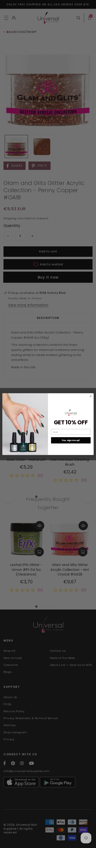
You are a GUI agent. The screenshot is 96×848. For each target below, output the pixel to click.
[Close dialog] (91, 396)
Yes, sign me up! (71, 440)
